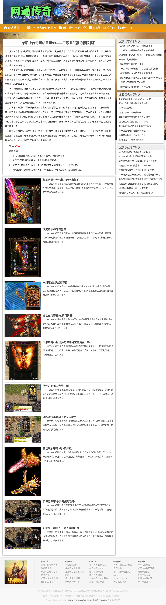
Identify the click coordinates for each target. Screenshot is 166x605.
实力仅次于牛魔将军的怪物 (131, 139)
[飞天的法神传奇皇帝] (23, 252)
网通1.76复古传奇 (49, 565)
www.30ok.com (72, 581)
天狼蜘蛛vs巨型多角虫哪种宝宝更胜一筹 (66, 342)
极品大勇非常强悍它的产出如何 (61, 180)
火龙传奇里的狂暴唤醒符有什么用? (135, 86)
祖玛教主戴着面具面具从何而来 (133, 121)
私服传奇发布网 (145, 578)
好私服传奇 (46, 568)
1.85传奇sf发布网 (104, 27)
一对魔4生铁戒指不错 (55, 282)
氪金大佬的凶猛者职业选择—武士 (134, 103)
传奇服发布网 (47, 581)
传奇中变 (127, 27)
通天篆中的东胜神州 (128, 59)
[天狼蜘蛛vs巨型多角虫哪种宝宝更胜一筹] (23, 360)
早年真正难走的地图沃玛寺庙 (132, 130)
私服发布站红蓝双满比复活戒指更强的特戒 (138, 183)
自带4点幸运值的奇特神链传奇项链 (135, 126)
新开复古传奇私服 (49, 578)
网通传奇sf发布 (145, 571)
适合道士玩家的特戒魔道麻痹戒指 (134, 151)
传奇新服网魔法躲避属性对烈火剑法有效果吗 (139, 174)
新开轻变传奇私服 (121, 571)
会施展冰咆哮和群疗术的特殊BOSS (135, 165)
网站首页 (13, 27)
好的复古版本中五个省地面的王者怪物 (136, 169)
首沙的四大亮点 (126, 107)
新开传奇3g (143, 581)
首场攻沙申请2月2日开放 (57, 448)
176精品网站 (71, 565)
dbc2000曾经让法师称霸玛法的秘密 (135, 156)
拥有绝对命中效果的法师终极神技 (134, 116)
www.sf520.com (120, 578)
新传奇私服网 (144, 575)
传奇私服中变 (119, 581)
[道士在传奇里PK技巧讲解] (23, 325)
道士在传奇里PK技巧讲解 (57, 315)
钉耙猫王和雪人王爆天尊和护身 (61, 528)
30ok (115, 575)
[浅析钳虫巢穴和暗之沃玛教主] (23, 429)
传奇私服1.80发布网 (122, 565)
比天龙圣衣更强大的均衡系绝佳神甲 (135, 73)
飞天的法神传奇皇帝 (54, 229)
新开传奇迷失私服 (97, 565)
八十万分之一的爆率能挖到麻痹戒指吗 (136, 50)
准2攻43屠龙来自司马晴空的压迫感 (135, 98)
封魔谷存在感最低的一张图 (131, 63)
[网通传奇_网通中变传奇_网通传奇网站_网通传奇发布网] (84, 12)
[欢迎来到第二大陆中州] (23, 398)
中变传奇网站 (95, 575)
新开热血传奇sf (96, 568)
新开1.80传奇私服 (49, 571)
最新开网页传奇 (96, 581)
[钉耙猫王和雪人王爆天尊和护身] (23, 538)
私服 (67, 575)
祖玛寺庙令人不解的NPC (130, 112)
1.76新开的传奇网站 (98, 578)
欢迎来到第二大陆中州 (56, 386)
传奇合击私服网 (72, 578)
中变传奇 (45, 575)
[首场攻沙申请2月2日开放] (23, 471)
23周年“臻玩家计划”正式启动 (132, 82)
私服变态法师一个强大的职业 (132, 135)
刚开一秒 (117, 568)
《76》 (17, 146)
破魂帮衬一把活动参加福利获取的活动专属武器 (140, 54)
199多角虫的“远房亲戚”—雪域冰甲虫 (136, 45)
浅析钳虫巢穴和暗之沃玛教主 (60, 417)
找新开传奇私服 (72, 568)
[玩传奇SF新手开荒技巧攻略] (23, 511)
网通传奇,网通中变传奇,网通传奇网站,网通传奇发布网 (89, 600)
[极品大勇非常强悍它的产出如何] (23, 201)
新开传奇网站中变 (74, 27)
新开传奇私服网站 (146, 568)
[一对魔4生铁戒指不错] (23, 295)
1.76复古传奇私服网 (43, 27)
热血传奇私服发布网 (74, 571)
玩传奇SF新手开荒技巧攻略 (59, 501)
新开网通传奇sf (96, 571)
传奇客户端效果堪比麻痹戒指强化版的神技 (138, 68)
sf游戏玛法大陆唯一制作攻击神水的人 (136, 192)
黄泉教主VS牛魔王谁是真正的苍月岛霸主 (138, 160)
